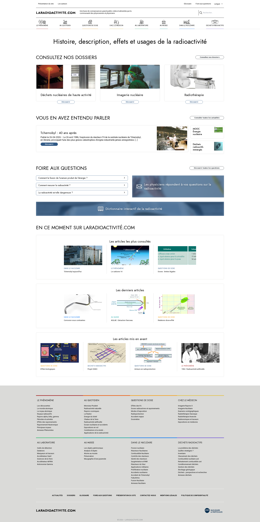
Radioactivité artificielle (93, 422)
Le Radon (88, 414)
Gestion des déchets (186, 467)
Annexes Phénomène (45, 430)
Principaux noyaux (44, 427)
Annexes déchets (185, 475)
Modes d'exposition (139, 411)
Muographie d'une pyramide (95, 459)
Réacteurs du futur (138, 464)
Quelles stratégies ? (185, 451)
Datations (41, 451)
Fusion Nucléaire (137, 480)
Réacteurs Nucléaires (139, 451)
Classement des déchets (187, 456)
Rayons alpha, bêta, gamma (48, 417)
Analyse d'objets (90, 451)
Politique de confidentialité (194, 495)
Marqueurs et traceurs (45, 453)
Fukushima (135, 478)
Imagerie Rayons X (185, 406)
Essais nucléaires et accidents (96, 425)
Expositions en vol (91, 427)
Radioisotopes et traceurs (188, 419)
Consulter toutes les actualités (207, 118)
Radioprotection (137, 414)
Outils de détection (44, 448)
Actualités (57, 495)
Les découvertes (43, 406)
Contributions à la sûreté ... (94, 430)
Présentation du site (46, 4)
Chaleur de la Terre (91, 419)
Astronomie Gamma (45, 464)
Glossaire (187, 4)
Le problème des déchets (188, 448)
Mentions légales (168, 495)
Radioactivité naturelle (92, 408)
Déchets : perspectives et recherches (192, 472)
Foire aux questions (203, 4)
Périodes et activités (45, 419)
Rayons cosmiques (91, 411)
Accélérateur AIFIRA (45, 462)
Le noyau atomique (44, 411)
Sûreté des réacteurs (139, 459)
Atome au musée (90, 453)
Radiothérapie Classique (187, 414)
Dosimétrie (135, 419)
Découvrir (66, 102)
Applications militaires (140, 467)
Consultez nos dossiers (210, 57)
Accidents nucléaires (139, 472)
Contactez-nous (148, 495)
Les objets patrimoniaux (93, 448)
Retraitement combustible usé (190, 462)
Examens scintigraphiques (188, 411)
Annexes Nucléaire (138, 483)
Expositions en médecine (188, 422)
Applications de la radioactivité (96, 433)
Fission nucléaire (137, 448)
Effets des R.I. (136, 406)
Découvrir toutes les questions (207, 168)
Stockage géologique (186, 470)
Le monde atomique (45, 408)
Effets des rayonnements (47, 422)
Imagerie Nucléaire (185, 408)
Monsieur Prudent (91, 406)
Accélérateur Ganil (44, 456)
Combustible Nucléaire (140, 453)
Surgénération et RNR (139, 462)
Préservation (89, 456)
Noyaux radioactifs (44, 414)
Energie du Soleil (90, 417)
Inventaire (182, 453)
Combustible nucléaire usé (188, 459)
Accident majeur (137, 417)
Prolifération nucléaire (139, 470)
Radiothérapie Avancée (187, 417)
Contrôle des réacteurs (140, 456)
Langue (217, 4)
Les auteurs (62, 4)
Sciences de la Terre (45, 459)
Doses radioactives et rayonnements (145, 408)
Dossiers (71, 495)
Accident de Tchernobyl (140, 475)
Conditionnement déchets (188, 464)
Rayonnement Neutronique (47, 425)
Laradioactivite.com (134, 520)
